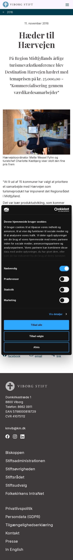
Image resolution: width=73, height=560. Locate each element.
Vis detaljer (55, 314)
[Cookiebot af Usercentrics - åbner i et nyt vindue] (54, 210)
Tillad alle (36, 324)
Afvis (36, 347)
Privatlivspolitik (18, 508)
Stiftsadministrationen (25, 461)
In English (14, 549)
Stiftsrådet (14, 477)
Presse (11, 541)
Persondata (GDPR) (22, 517)
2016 (10, 12)
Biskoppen (14, 452)
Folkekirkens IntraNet (24, 493)
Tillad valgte (36, 336)
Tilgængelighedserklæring (29, 525)
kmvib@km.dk (15, 428)
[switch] (64, 279)
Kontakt (12, 533)
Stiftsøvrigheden (20, 469)
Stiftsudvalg (16, 485)
